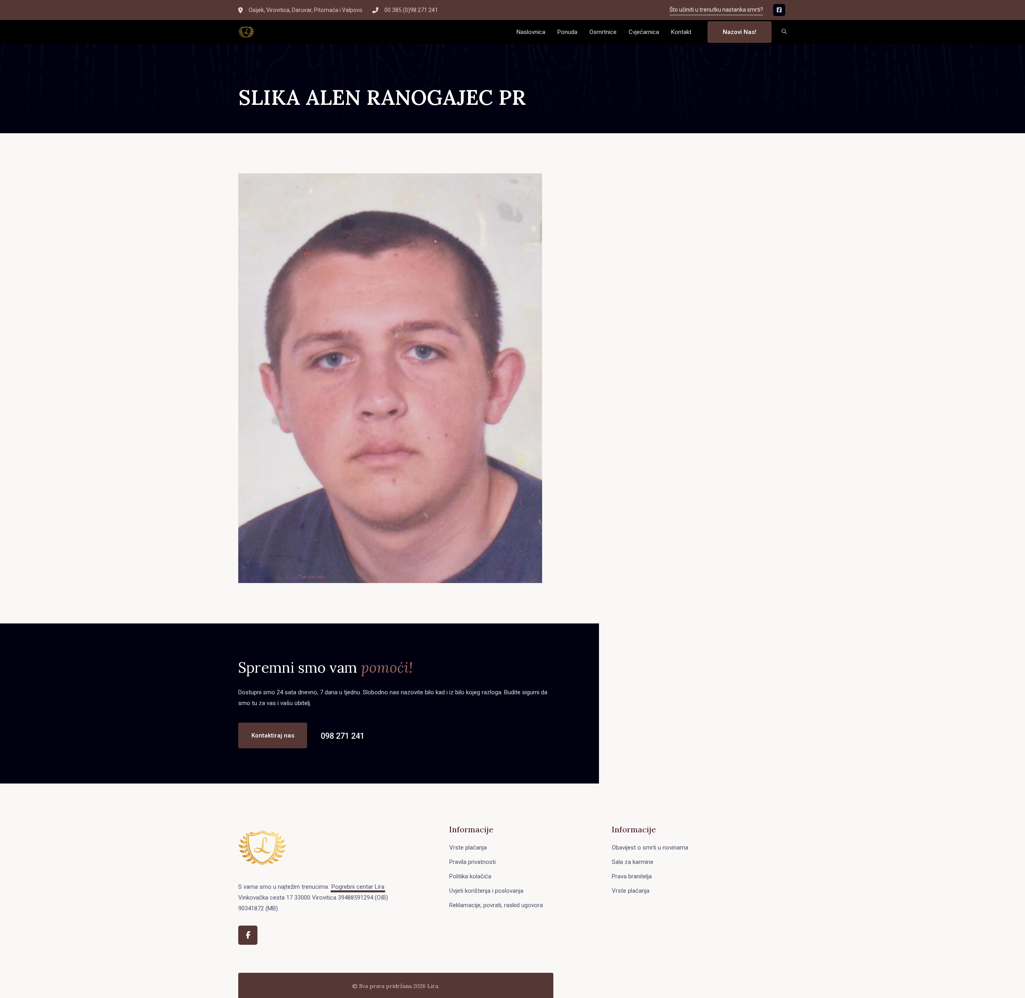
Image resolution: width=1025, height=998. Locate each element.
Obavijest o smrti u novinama (650, 847)
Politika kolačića (470, 876)
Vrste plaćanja (468, 847)
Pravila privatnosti (472, 862)
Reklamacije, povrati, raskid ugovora (496, 905)
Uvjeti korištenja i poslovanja (486, 890)
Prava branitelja (632, 876)
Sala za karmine (632, 862)
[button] (784, 32)
